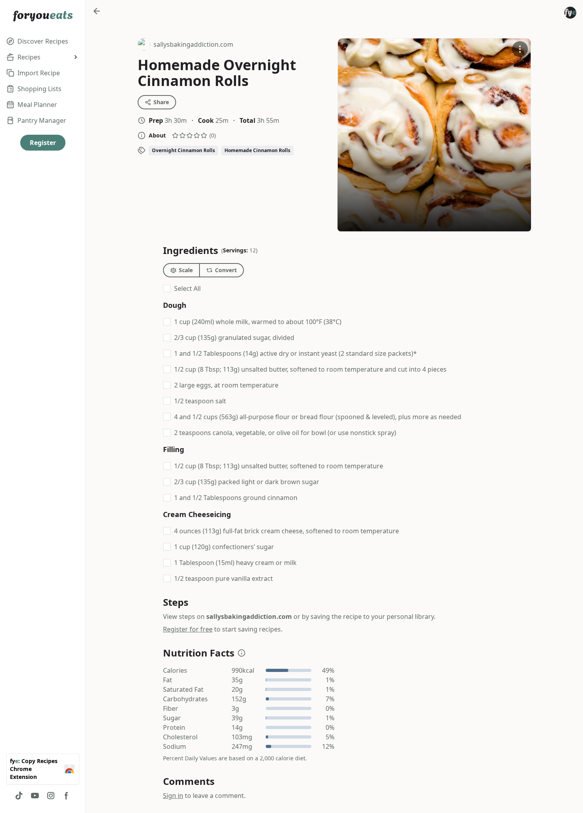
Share (161, 102)
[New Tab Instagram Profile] (51, 795)
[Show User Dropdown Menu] (570, 12)
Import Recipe (38, 73)
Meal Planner (37, 104)
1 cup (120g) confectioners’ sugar (224, 546)
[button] (241, 652)
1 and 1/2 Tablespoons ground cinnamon (235, 497)
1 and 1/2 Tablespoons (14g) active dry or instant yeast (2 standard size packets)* (295, 353)
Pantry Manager (41, 120)
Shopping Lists (39, 88)
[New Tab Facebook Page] (66, 795)
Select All (187, 288)
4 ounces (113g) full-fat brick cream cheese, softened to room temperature (286, 531)
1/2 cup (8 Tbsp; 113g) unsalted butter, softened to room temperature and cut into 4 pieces (310, 369)
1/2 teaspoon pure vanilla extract (223, 578)
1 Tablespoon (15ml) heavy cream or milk (235, 562)
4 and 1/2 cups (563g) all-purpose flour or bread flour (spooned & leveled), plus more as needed (317, 416)
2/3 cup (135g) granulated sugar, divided (234, 337)
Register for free (188, 629)
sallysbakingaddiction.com (185, 45)
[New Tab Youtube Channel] (35, 795)
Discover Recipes (42, 41)
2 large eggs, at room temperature (226, 385)
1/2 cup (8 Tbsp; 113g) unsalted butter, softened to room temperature (278, 466)
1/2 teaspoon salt (200, 401)
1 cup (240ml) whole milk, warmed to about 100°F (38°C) (257, 321)
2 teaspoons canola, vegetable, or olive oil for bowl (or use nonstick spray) (285, 432)
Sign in (173, 795)
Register (43, 142)
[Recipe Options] (520, 49)
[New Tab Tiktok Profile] (19, 795)
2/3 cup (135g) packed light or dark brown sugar (246, 481)
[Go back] (97, 11)
